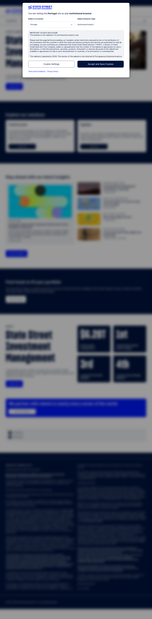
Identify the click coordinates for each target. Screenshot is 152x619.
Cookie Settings (51, 64)
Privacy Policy (52, 71)
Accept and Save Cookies (100, 64)
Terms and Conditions (36, 71)
